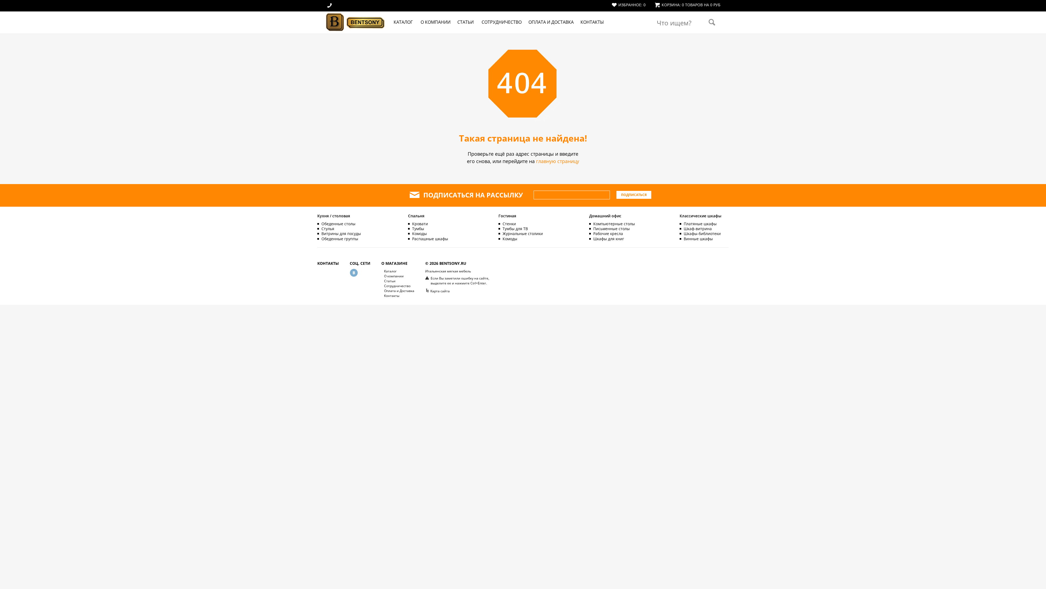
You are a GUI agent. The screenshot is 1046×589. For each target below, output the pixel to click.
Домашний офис (605, 215)
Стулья (327, 228)
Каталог (403, 22)
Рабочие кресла (608, 233)
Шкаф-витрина (698, 228)
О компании (436, 22)
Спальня (416, 215)
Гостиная (507, 215)
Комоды (419, 233)
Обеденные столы (338, 223)
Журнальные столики (523, 233)
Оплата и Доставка (551, 22)
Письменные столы (611, 228)
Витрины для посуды (341, 233)
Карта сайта (440, 291)
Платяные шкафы (700, 223)
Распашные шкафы (430, 238)
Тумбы (418, 228)
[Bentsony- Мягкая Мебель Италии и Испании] (355, 31)
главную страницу (557, 161)
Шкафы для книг (608, 238)
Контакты (592, 22)
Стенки (509, 223)
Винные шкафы (698, 238)
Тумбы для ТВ (515, 228)
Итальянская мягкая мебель (448, 271)
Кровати (420, 223)
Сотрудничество (502, 22)
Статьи (465, 22)
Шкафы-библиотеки (702, 233)
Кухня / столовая (333, 215)
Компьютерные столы (614, 223)
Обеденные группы (339, 238)
